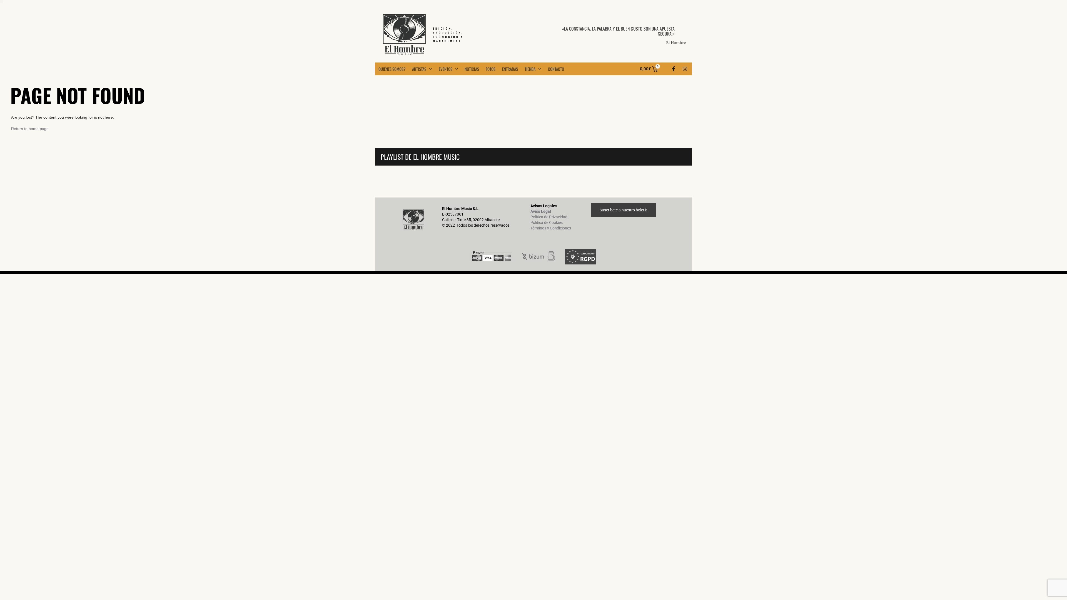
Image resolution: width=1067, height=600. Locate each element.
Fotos (490, 69)
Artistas (419, 69)
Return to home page (30, 128)
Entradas (510, 69)
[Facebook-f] (674, 69)
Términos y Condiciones (550, 228)
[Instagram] (685, 69)
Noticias (472, 69)
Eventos (445, 69)
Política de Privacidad (548, 217)
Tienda (530, 69)
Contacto (556, 69)
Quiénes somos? (391, 69)
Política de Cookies (546, 222)
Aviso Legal (540, 211)
